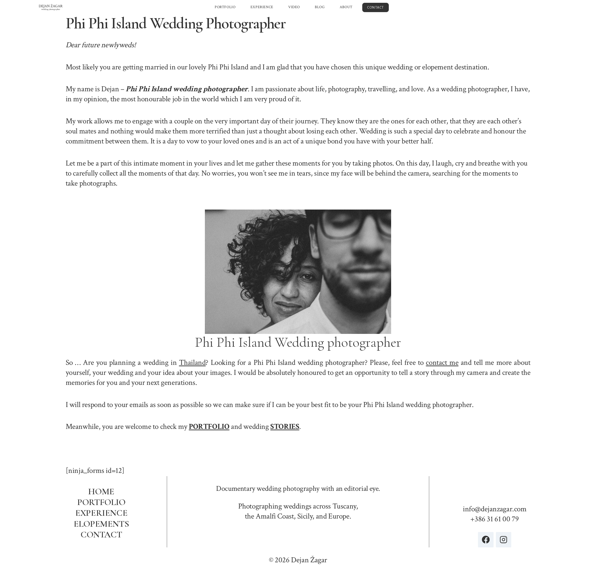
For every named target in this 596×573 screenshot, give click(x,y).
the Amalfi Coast (269, 516)
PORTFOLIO (225, 7)
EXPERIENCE (262, 7)
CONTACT (375, 7)
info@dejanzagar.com (494, 509)
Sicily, (305, 516)
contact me (442, 362)
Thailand (192, 362)
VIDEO (294, 7)
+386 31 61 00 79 (494, 519)
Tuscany (344, 506)
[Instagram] (503, 540)
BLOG (320, 7)
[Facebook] (486, 540)
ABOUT (346, 7)
